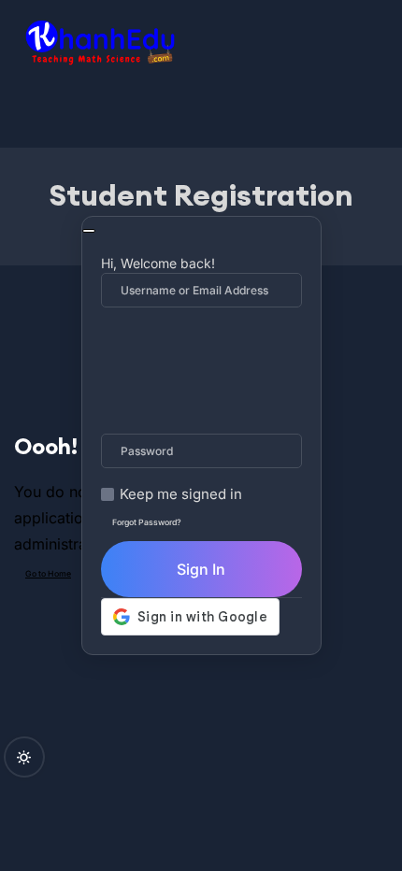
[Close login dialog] (88, 231)
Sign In (201, 569)
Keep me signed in (181, 494)
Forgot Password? (146, 522)
